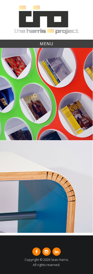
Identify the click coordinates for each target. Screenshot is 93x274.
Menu (46, 44)
